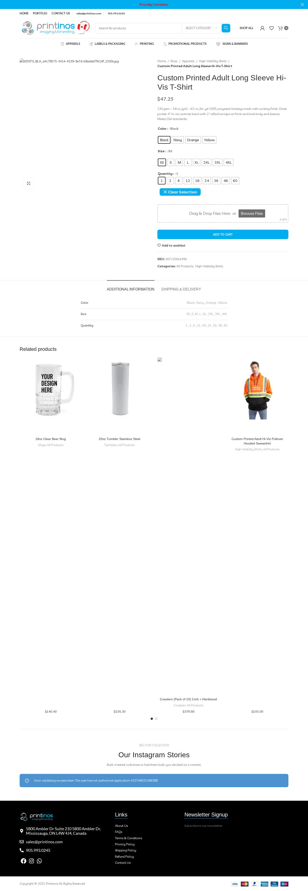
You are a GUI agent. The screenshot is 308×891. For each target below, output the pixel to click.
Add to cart (223, 234)
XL (204, 314)
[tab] (130, 287)
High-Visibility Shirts (213, 61)
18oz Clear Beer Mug (50, 439)
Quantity (165, 174)
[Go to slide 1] (152, 719)
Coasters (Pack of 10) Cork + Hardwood (188, 699)
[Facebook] (24, 861)
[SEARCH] (226, 28)
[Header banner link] (147, 4)
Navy (200, 303)
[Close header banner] (302, 4)
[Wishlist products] (271, 28)
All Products (184, 266)
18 (204, 325)
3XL (217, 314)
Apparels (188, 61)
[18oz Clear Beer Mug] (51, 389)
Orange (211, 303)
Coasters (180, 705)
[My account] (262, 28)
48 (220, 325)
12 (198, 325)
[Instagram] (31, 861)
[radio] (164, 139)
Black (191, 303)
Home (161, 61)
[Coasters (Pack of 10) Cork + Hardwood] (188, 526)
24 (209, 325)
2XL (210, 314)
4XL (224, 314)
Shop (173, 61)
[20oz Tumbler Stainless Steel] (120, 388)
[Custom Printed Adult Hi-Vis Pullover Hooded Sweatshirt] (257, 388)
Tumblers (110, 445)
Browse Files (252, 213)
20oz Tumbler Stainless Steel (119, 439)
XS (188, 314)
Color (162, 129)
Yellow (222, 303)
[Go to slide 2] (156, 719)
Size (161, 151)
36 (214, 325)
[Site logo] (55, 28)
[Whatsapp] (39, 861)
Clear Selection (182, 192)
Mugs (42, 445)
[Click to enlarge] (28, 183)
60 (225, 325)
